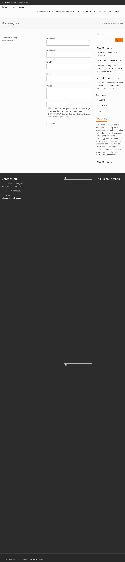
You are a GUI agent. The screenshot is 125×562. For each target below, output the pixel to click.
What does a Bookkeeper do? (109, 60)
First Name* (51, 38)
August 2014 (102, 105)
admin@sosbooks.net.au (11, 198)
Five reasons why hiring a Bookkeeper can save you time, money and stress (109, 68)
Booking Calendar (10, 40)
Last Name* (51, 50)
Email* (49, 62)
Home (108, 23)
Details (49, 86)
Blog (99, 111)
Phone (49, 74)
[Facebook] (122, 2)
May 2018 (101, 100)
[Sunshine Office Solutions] (13, 7)
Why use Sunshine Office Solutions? (107, 53)
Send (53, 123)
